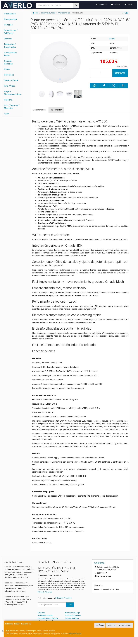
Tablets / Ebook (11, 80)
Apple (6, 114)
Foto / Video (9, 86)
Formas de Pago (72, 618)
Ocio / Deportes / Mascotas (12, 106)
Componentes (10, 19)
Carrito (129, 5)
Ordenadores (10, 14)
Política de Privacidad (45, 592)
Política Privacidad (45, 615)
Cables (7, 69)
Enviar (70, 605)
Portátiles (8, 25)
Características (39, 110)
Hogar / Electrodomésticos (12, 93)
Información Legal (72, 613)
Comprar (120, 72)
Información (56, 110)
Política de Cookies (75, 634)
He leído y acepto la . (56, 598)
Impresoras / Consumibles (10, 45)
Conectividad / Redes (10, 54)
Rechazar (111, 625)
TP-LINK (112, 39)
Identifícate (102, 5)
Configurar (100, 625)
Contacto (116, 5)
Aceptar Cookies (125, 625)
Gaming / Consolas (8, 62)
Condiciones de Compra (48, 618)
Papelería (8, 100)
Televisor (8, 39)
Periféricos (9, 75)
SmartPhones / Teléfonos (11, 31)
